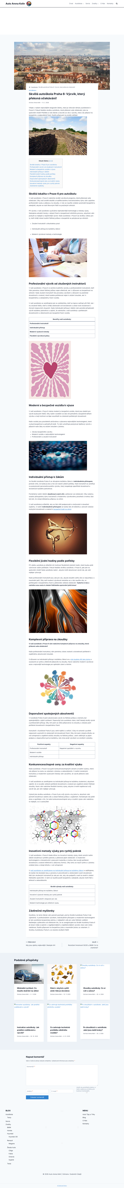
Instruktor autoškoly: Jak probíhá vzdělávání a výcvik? (28, 1030)
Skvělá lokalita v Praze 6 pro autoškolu (43, 165)
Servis (88, 3)
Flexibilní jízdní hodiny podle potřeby (42, 174)
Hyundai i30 (13, 1137)
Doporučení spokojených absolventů (42, 179)
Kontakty (110, 3)
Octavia (11, 1157)
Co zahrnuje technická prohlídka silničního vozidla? (60, 1030)
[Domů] (29, 87)
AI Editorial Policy (62, 1185)
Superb (11, 1160)
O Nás (102, 3)
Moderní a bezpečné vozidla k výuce (42, 169)
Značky (8, 1124)
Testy (9, 1117)
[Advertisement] (62, 21)
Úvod (71, 3)
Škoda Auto (11, 1147)
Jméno (30, 1091)
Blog (84, 1117)
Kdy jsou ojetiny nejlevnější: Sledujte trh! (40, 943)
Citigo (11, 1150)
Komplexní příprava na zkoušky (40, 176)
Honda (9, 1130)
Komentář (31, 1066)
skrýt (50, 161)
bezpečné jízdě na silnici (62, 509)
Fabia (11, 1154)
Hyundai (10, 1134)
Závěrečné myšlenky (37, 186)
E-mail (54, 1091)
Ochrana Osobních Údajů (72, 1174)
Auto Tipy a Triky (89, 1114)
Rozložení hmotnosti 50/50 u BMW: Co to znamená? (83, 945)
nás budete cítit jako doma (80, 659)
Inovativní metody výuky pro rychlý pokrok (45, 183)
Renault (10, 1140)
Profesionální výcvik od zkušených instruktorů (46, 167)
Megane (12, 1144)
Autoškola (32, 90)
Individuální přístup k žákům (39, 172)
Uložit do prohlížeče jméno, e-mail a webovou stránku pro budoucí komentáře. (86, 1089)
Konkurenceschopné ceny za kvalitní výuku (45, 181)
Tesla (9, 1164)
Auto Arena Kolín (35, 102)
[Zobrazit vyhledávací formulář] (116, 3)
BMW (9, 1127)
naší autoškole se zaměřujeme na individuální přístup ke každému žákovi (56, 870)
